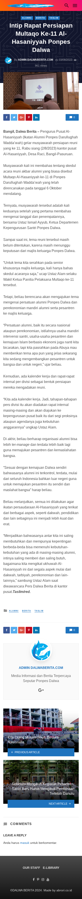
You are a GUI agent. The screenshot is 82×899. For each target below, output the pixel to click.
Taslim (53, 18)
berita (40, 18)
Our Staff (31, 867)
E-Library (51, 867)
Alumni (27, 18)
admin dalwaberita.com (35, 59)
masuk (24, 842)
